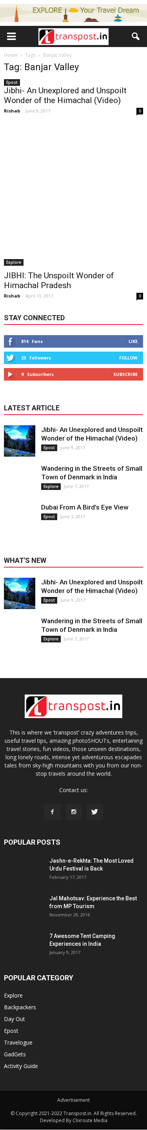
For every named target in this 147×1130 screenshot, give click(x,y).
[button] (136, 36)
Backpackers (20, 1007)
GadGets (15, 1054)
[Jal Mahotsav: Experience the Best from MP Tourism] (23, 914)
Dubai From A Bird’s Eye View (85, 507)
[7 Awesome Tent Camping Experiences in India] (23, 951)
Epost (12, 82)
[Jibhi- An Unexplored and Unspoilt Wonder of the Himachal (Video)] (19, 441)
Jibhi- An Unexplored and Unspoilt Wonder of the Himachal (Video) (65, 95)
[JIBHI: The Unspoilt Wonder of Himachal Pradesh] (73, 196)
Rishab (12, 111)
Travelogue (18, 1042)
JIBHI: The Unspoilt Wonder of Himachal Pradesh (59, 280)
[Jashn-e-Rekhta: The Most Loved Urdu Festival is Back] (23, 876)
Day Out (14, 1019)
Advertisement (73, 1100)
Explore (13, 262)
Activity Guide (21, 1066)
